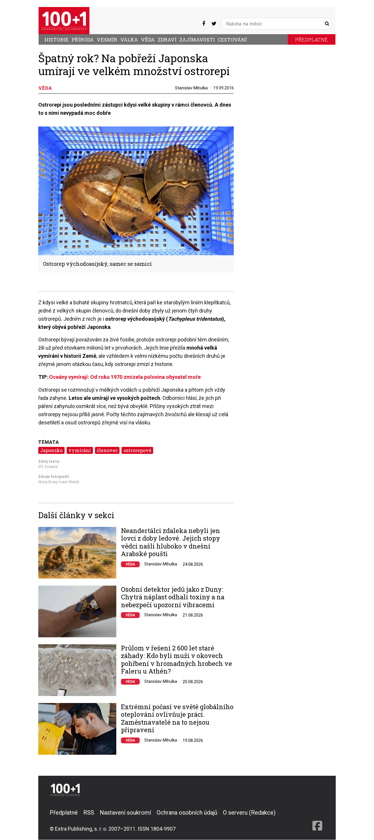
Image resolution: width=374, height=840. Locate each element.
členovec (107, 450)
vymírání (79, 450)
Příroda (83, 39)
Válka (129, 39)
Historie (56, 39)
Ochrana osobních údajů (187, 812)
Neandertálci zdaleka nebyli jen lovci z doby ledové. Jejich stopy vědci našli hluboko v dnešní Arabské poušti (170, 542)
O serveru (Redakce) (249, 812)
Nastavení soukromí (125, 812)
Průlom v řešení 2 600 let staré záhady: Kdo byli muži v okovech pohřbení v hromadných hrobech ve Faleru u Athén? (176, 659)
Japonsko (51, 450)
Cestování (232, 39)
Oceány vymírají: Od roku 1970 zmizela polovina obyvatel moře (125, 377)
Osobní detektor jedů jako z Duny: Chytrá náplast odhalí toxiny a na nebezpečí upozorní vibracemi (172, 597)
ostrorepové (137, 450)
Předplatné (311, 39)
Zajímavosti (197, 39)
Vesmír (107, 39)
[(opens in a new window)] (203, 23)
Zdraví (167, 39)
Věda (148, 39)
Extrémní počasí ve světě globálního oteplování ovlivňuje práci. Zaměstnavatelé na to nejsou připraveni (177, 718)
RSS (88, 812)
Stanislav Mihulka (191, 88)
